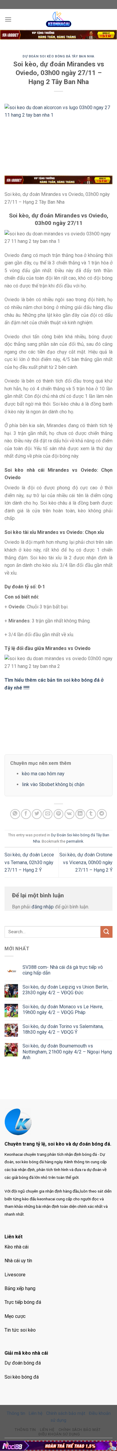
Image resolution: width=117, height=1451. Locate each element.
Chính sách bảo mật (65, 1413)
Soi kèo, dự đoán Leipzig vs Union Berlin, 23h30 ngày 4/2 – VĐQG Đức (65, 989)
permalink (74, 841)
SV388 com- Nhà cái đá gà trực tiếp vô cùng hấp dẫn (62, 970)
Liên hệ (36, 1413)
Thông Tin (25, 1430)
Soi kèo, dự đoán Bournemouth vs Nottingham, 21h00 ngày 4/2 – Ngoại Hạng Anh (67, 1051)
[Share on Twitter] (37, 814)
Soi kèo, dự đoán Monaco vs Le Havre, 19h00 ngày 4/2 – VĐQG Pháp (62, 1009)
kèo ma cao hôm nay (43, 773)
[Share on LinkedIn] (80, 814)
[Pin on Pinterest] (59, 814)
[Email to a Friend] (47, 814)
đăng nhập (43, 907)
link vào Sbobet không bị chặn (53, 784)
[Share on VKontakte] (69, 814)
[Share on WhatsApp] (15, 814)
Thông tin (16, 1413)
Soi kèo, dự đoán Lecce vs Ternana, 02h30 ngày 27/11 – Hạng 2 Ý (29, 862)
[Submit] (106, 932)
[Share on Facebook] (26, 814)
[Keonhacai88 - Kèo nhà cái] (58, 19)
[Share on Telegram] (102, 814)
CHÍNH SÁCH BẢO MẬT (79, 1430)
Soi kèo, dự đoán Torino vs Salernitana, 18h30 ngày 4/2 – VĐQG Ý (63, 1029)
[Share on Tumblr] (91, 814)
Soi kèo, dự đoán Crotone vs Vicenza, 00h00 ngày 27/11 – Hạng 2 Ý (85, 862)
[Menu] (8, 19)
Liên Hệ (47, 1430)
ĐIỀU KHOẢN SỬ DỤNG (59, 1434)
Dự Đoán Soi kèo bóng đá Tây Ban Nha (58, 56)
